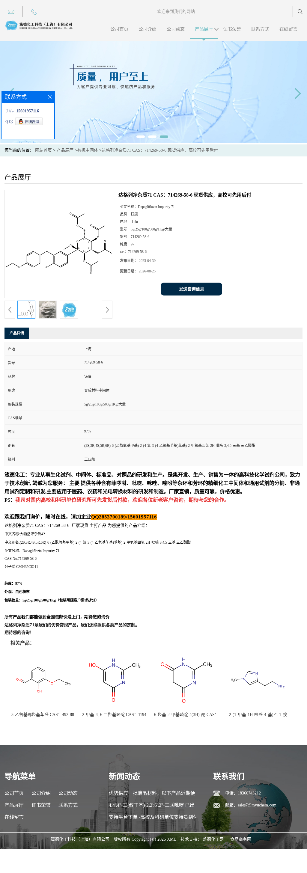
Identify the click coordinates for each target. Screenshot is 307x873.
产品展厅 (204, 29)
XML (171, 839)
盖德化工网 (213, 839)
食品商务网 (240, 839)
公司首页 (119, 29)
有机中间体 (87, 150)
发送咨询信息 (191, 289)
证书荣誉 (232, 29)
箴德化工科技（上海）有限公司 (80, 839)
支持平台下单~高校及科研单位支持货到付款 (153, 819)
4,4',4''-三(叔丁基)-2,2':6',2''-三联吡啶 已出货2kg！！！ (152, 807)
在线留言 (288, 29)
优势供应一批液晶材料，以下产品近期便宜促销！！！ (152, 795)
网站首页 (43, 150)
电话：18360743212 (243, 793)
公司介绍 (147, 29)
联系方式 (260, 29)
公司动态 (176, 29)
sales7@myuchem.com (257, 805)
